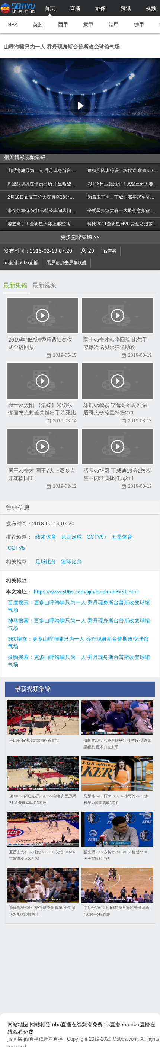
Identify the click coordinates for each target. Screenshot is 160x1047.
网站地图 (17, 1024)
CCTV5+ (97, 537)
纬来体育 (45, 537)
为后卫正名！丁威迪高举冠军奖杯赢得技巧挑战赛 (122, 197)
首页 (50, 8)
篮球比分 (71, 561)
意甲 (88, 25)
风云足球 (71, 537)
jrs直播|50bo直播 (21, 262)
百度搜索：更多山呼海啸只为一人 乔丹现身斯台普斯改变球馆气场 (79, 602)
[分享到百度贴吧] (152, 261)
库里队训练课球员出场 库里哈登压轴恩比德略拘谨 (42, 183)
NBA (12, 25)
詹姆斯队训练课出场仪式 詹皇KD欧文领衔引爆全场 (122, 170)
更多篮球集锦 (76, 237)
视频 (151, 8)
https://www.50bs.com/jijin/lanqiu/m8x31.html (86, 592)
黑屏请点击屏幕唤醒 (67, 262)
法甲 (114, 25)
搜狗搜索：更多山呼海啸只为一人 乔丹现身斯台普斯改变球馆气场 (79, 657)
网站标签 (40, 1024)
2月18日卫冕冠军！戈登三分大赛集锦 (122, 183)
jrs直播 (109, 251)
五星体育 (122, 537)
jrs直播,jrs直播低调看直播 (35, 1039)
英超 (38, 25)
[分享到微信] (137, 261)
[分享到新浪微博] (123, 261)
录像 (100, 8)
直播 (75, 8)
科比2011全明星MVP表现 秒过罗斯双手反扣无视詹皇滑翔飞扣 (122, 224)
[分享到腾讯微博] (130, 261)
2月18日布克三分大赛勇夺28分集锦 (42, 197)
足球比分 (45, 561)
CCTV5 (16, 548)
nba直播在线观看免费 (77, 1024)
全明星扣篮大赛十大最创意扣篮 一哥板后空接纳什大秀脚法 (122, 210)
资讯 (126, 8)
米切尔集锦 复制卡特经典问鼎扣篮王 (42, 210)
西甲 (63, 25)
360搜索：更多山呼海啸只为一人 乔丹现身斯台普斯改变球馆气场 (78, 639)
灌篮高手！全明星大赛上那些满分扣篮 (42, 224)
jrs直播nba (116, 1024)
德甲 (139, 25)
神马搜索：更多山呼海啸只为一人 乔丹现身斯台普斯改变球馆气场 (79, 621)
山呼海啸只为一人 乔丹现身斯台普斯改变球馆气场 (42, 170)
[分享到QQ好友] (145, 261)
